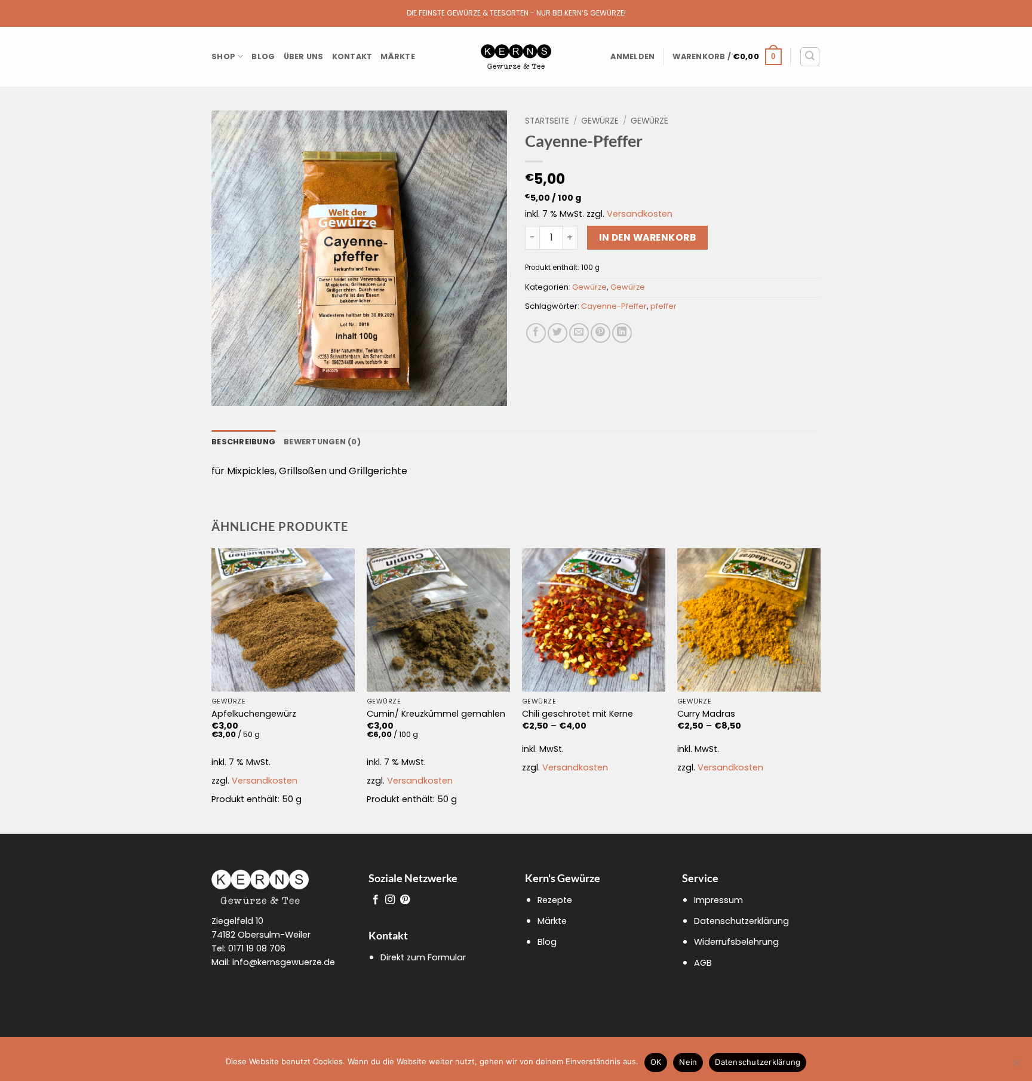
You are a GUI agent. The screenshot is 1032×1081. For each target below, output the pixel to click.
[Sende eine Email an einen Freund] (579, 333)
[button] (632, 56)
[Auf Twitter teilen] (557, 333)
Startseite (547, 121)
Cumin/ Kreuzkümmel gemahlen (436, 714)
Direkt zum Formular (423, 957)
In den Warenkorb (647, 237)
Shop (223, 56)
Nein (688, 1062)
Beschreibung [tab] (243, 442)
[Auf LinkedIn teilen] (622, 333)
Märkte (397, 56)
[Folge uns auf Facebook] (375, 900)
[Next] (820, 690)
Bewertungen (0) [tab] (322, 442)
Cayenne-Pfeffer (614, 306)
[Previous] (212, 690)
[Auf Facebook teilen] (536, 333)
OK (656, 1062)
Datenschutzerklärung (741, 921)
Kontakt (352, 56)
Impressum (718, 900)
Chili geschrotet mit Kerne (577, 714)
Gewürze (600, 121)
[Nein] (1016, 1066)
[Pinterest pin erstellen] (600, 333)
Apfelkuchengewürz (253, 714)
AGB (703, 963)
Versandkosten (639, 214)
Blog (263, 56)
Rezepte (555, 900)
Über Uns (304, 56)
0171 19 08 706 (256, 948)
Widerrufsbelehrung (736, 942)
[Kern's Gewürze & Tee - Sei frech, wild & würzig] (516, 57)
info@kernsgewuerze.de (283, 962)
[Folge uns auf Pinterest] (405, 900)
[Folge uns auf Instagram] (390, 900)
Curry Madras (706, 714)
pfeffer (663, 306)
